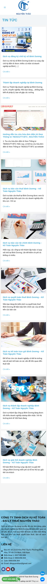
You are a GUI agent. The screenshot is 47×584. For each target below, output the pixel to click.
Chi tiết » (6, 71)
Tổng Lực (35, 581)
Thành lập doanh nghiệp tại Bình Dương (22, 82)
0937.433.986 (9, 579)
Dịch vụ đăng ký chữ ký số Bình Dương (22, 56)
